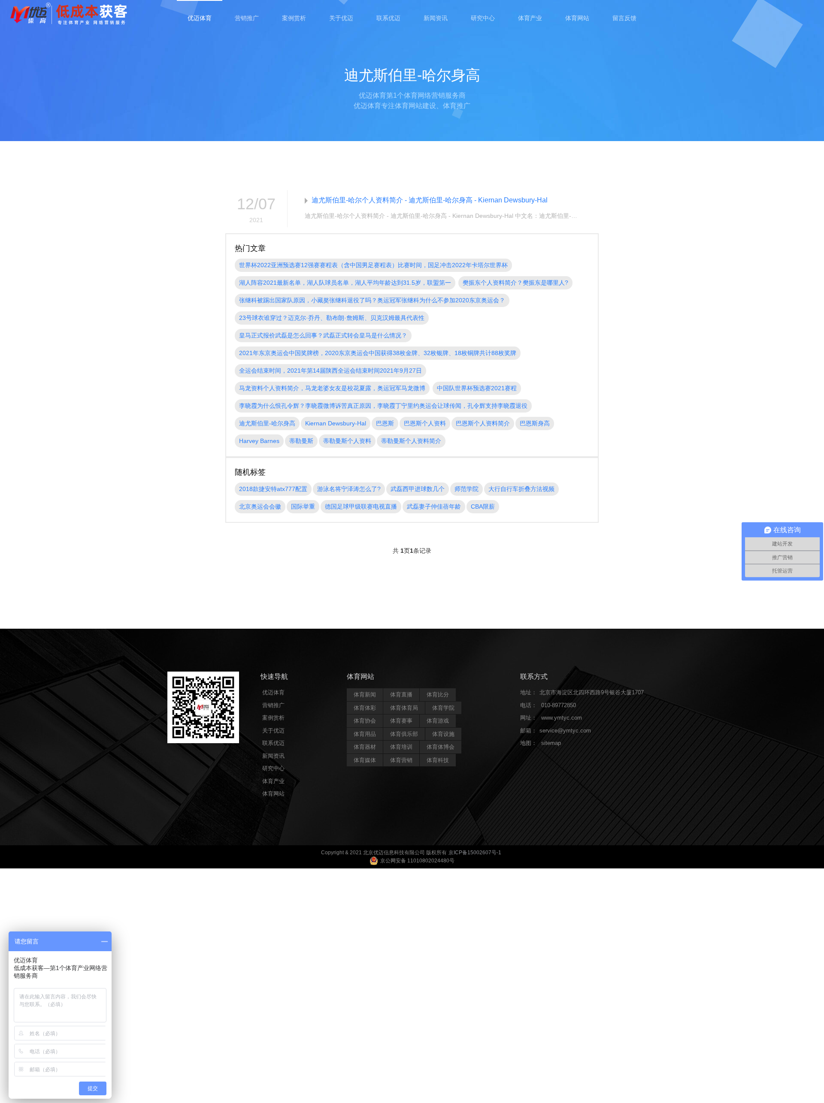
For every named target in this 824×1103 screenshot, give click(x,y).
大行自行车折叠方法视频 (521, 488)
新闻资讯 (436, 18)
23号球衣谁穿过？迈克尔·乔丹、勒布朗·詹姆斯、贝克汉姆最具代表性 (331, 317)
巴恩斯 (385, 423)
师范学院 (466, 488)
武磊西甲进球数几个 (418, 488)
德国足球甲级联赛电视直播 (361, 506)
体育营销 (401, 760)
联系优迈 (388, 18)
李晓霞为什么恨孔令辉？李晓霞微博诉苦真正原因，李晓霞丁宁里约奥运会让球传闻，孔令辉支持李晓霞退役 (383, 405)
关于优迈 (341, 18)
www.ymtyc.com (561, 717)
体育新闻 (365, 694)
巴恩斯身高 (535, 423)
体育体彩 (365, 708)
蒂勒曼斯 (301, 440)
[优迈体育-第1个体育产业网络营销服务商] (69, 14)
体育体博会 (440, 747)
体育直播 (401, 694)
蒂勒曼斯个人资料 (347, 440)
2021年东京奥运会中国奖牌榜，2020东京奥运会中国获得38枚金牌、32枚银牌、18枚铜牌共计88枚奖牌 (377, 353)
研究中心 (483, 18)
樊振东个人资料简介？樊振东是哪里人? (515, 282)
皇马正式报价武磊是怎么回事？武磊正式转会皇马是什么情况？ (323, 335)
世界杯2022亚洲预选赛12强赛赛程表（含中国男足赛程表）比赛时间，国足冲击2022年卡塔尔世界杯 (373, 265)
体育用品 (365, 734)
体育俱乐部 (404, 734)
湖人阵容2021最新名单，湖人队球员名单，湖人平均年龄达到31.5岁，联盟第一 (345, 282)
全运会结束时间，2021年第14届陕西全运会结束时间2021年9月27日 (330, 370)
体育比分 (438, 694)
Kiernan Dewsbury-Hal (335, 423)
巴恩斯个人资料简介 (483, 423)
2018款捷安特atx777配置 (273, 488)
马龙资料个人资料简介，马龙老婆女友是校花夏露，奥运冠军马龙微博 (332, 388)
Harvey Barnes (259, 440)
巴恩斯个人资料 (425, 423)
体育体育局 (404, 708)
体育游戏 (438, 720)
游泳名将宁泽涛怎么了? (349, 488)
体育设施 (443, 734)
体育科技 (438, 760)
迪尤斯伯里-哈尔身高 (267, 423)
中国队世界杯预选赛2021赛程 (477, 388)
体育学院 (443, 708)
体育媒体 (365, 760)
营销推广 (247, 18)
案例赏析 (294, 18)
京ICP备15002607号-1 (474, 853)
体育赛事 (401, 720)
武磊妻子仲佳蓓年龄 (434, 506)
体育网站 (577, 18)
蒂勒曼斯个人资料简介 (411, 440)
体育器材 (365, 747)
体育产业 (530, 18)
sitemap (551, 743)
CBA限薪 (483, 506)
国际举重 (303, 506)
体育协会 (365, 720)
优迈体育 (200, 18)
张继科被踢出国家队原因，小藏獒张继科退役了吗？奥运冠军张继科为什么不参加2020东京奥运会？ (372, 300)
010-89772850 (558, 705)
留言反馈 (624, 18)
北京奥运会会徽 (260, 506)
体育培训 (401, 747)
